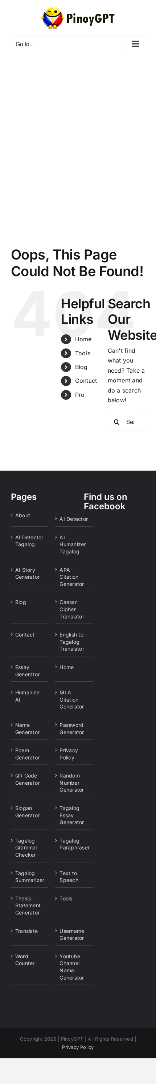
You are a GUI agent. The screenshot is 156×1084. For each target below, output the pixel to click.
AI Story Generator (27, 573)
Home (83, 339)
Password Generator (71, 728)
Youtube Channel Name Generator (71, 967)
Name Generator (27, 728)
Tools (82, 353)
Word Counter (25, 960)
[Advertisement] (78, 140)
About (22, 515)
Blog (81, 366)
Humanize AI (27, 696)
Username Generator (71, 934)
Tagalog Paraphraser (74, 844)
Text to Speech (68, 876)
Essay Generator (27, 670)
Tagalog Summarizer (29, 876)
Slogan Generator (27, 811)
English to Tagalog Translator (71, 641)
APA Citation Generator (71, 577)
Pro (80, 394)
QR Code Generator (27, 779)
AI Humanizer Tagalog (72, 544)
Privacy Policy (68, 753)
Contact (86, 380)
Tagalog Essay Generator (71, 815)
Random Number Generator (71, 782)
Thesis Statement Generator (28, 905)
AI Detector (73, 519)
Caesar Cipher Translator (71, 609)
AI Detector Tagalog (29, 541)
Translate (26, 931)
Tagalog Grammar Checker (26, 847)
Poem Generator (27, 753)
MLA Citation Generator (71, 699)
